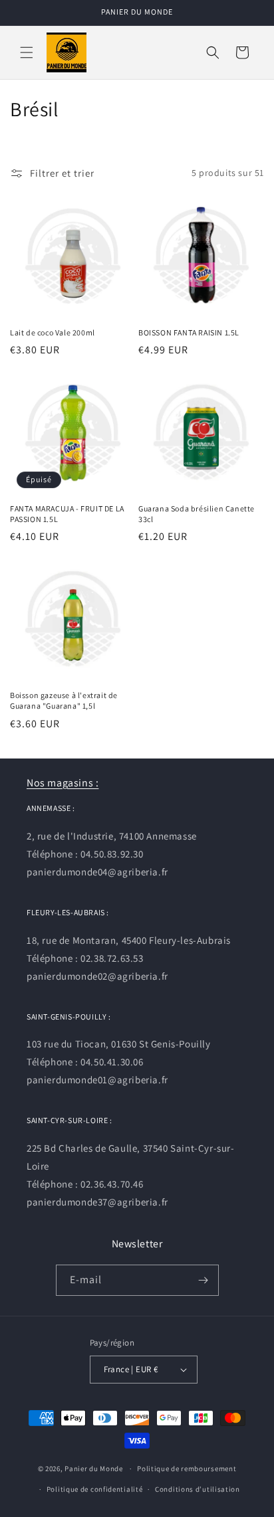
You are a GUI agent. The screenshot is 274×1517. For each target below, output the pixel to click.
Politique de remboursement (186, 1468)
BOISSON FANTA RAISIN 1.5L (188, 332)
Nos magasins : (62, 783)
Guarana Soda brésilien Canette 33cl (196, 513)
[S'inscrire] (203, 1280)
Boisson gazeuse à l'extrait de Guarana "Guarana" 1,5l (64, 700)
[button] (26, 52)
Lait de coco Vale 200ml (52, 332)
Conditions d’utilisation (197, 1489)
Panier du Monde (94, 1468)
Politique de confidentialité (95, 1489)
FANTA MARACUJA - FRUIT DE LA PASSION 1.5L (67, 513)
